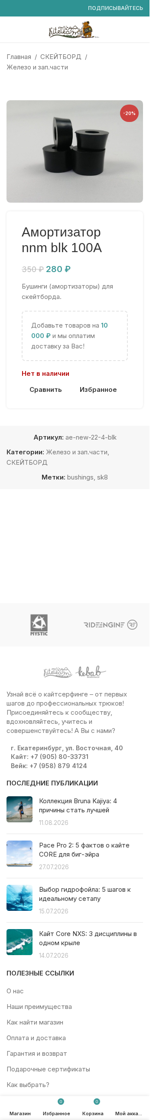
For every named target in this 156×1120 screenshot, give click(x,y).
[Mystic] (39, 625)
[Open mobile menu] (10, 29)
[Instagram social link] (22, 8)
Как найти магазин (34, 1022)
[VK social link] (63, 8)
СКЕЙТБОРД (60, 57)
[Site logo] (75, 29)
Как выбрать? (27, 1085)
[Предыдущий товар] (11, 86)
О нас (15, 991)
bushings (80, 477)
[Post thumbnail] (19, 811)
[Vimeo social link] (43, 8)
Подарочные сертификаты (48, 1069)
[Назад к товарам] (22, 86)
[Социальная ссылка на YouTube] (32, 8)
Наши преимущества (39, 1006)
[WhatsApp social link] (53, 8)
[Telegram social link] (74, 8)
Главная (18, 57)
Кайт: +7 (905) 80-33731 (49, 756)
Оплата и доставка (36, 1038)
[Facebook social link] (11, 8)
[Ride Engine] (110, 625)
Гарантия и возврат (36, 1053)
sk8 (102, 477)
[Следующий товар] (32, 86)
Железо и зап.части (37, 67)
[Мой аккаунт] (139, 29)
